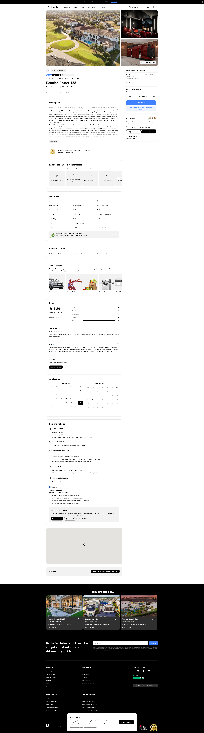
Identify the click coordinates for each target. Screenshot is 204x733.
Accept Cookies (126, 722)
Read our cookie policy (76, 727)
